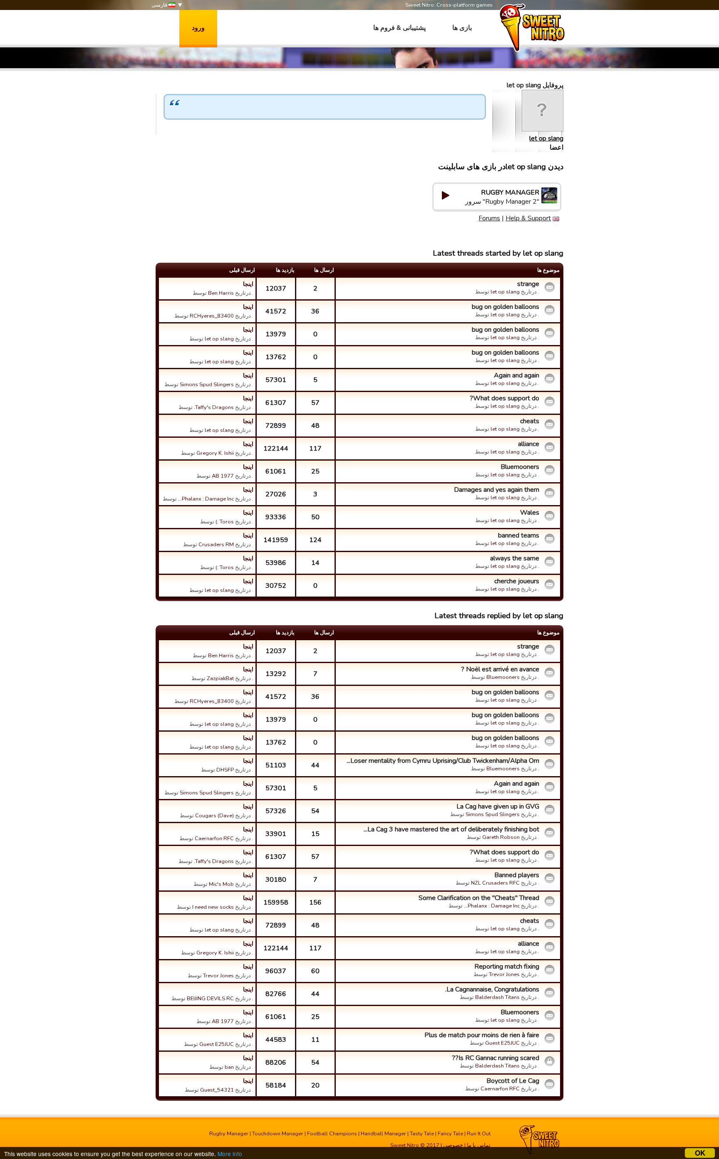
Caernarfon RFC (214, 838)
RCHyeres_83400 (212, 316)
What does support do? (504, 398)
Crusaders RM (216, 544)
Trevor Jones (504, 974)
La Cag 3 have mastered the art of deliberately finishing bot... (451, 829)
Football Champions (332, 1133)
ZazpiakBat (220, 678)
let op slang (546, 138)
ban (229, 1067)
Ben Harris (221, 293)
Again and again (516, 375)
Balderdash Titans (497, 997)
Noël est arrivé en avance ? (500, 669)
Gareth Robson (501, 837)
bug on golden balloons (505, 307)
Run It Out (479, 1133)
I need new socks (213, 907)
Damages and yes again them (496, 490)
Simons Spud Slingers (207, 384)
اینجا (248, 284)
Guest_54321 (217, 1090)
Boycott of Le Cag (512, 1081)
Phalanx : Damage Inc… (206, 499)
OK (700, 1153)
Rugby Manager (228, 1133)
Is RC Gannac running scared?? (495, 1058)
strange (528, 284)
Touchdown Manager (277, 1133)
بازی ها (462, 27)
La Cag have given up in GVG (497, 806)
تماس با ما (479, 1145)
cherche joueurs (516, 581)
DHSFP (225, 770)
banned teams (518, 535)
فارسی (160, 5)
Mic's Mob (221, 884)
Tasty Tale (422, 1133)
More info (230, 1153)
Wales (529, 512)
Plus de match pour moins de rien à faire (481, 1035)
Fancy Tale (450, 1133)
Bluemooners (520, 467)
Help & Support (528, 218)
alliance (528, 444)
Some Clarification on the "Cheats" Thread (479, 898)
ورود (198, 27)
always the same (514, 558)
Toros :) (225, 521)
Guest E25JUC (502, 1043)
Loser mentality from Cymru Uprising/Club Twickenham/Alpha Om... (443, 761)
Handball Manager (383, 1133)
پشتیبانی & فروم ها (399, 27)
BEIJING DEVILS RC (210, 998)
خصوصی (453, 1145)
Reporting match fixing (506, 966)
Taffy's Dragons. (214, 407)
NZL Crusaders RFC (495, 883)
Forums (489, 218)
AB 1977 (223, 476)
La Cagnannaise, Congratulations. (492, 989)
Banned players (516, 875)
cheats (529, 421)
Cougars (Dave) (214, 815)
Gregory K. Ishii (215, 453)
